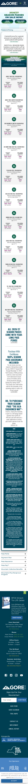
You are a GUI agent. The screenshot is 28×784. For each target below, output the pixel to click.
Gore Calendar (14, 710)
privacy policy (17, 777)
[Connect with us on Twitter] (11, 677)
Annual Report (14, 729)
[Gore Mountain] (9, 3)
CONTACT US (14, 425)
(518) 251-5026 (18, 636)
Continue (22, 700)
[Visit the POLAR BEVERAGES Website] (14, 768)
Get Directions (14, 629)
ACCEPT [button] (14, 781)
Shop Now (17, 617)
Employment (14, 725)
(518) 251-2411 (18, 634)
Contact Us (14, 721)
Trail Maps (14, 714)
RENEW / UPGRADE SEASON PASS (20, 21)
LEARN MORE (14, 342)
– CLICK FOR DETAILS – (14, 41)
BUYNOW (14, 72)
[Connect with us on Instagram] (16, 677)
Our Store (14, 706)
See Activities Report (14, 666)
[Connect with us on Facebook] (6, 677)
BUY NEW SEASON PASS (7, 21)
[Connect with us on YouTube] (22, 677)
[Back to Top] (24, 592)
